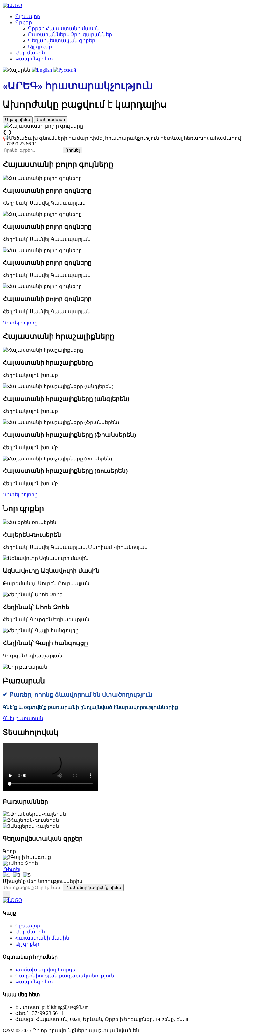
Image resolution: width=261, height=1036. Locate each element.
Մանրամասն (51, 119)
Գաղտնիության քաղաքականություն (64, 975)
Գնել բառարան (23, 718)
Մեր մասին (30, 52)
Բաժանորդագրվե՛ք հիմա (93, 887)
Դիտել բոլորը (20, 322)
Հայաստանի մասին (42, 937)
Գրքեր (23, 22)
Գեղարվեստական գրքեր (61, 40)
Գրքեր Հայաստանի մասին (64, 28)
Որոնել (72, 150)
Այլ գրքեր (40, 46)
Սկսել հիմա (17, 119)
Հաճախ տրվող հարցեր (47, 969)
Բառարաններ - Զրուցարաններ (70, 34)
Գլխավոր (27, 16)
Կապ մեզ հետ (34, 58)
